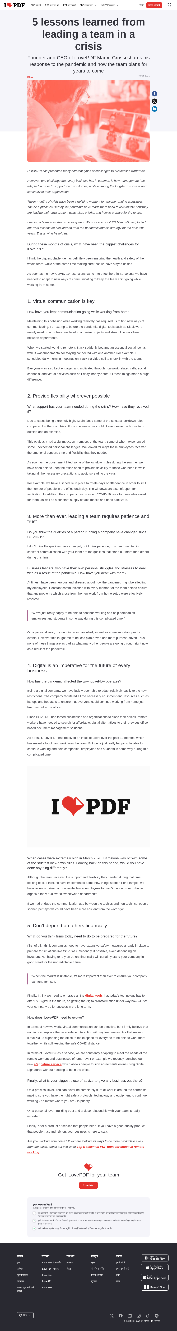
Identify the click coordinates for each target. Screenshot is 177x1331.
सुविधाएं (20, 1268)
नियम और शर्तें (97, 1275)
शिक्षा (69, 1268)
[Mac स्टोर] (155, 1277)
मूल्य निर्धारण (22, 1275)
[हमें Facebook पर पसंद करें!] (120, 1315)
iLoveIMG (47, 1287)
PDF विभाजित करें (52, 5)
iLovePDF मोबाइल (50, 1268)
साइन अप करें (154, 5)
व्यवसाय (70, 1262)
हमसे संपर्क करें (122, 1268)
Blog (30, 77)
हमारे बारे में (120, 1262)
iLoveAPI (46, 1281)
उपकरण (20, 1281)
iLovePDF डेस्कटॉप (51, 1262)
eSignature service (48, 1064)
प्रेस (118, 1281)
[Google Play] (155, 1257)
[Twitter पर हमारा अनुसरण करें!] (111, 1315)
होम (18, 1262)
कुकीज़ (94, 1281)
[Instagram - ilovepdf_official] (138, 1315)
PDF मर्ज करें (36, 5)
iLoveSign (47, 1275)
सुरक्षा (93, 1262)
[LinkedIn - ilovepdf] (129, 1315)
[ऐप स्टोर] (155, 1267)
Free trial (88, 1185)
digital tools (94, 995)
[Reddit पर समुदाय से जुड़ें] (156, 1315)
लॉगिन (141, 5)
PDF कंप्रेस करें (69, 5)
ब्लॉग (118, 1275)
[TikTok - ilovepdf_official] (147, 1315)
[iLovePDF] (14, 5)
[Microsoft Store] (155, 1287)
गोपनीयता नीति (97, 1268)
